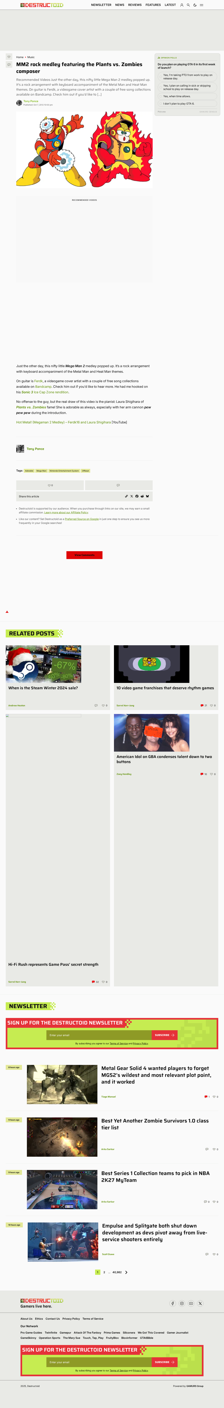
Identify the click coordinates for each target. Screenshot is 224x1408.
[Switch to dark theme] (195, 5)
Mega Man (41, 471)
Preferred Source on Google (82, 519)
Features (153, 5)
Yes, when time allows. (177, 96)
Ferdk (38, 381)
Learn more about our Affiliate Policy (66, 512)
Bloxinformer (129, 1337)
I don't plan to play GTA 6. (178, 103)
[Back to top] (7, 612)
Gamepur (65, 1332)
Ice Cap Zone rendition (44, 392)
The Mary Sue (71, 1337)
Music (31, 57)
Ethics (39, 1318)
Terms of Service (119, 1043)
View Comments (84, 555)
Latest (170, 5)
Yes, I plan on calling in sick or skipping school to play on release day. (187, 87)
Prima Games (112, 1332)
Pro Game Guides (31, 1332)
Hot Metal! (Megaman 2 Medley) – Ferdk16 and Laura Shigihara (63, 422)
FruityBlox (112, 1337)
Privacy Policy (140, 1043)
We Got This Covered (151, 1332)
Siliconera (129, 1332)
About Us (26, 1318)
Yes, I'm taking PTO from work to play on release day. (187, 76)
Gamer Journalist (177, 1332)
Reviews (135, 5)
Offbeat (85, 471)
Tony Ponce (30, 101)
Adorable (29, 471)
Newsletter (101, 5)
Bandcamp (43, 387)
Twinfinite (51, 1332)
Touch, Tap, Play (93, 1337)
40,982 (117, 1272)
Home (19, 57)
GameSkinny (28, 1337)
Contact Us (53, 1318)
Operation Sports (49, 1337)
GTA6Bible (146, 1337)
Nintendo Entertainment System (64, 471)
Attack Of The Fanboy (87, 1332)
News (119, 5)
